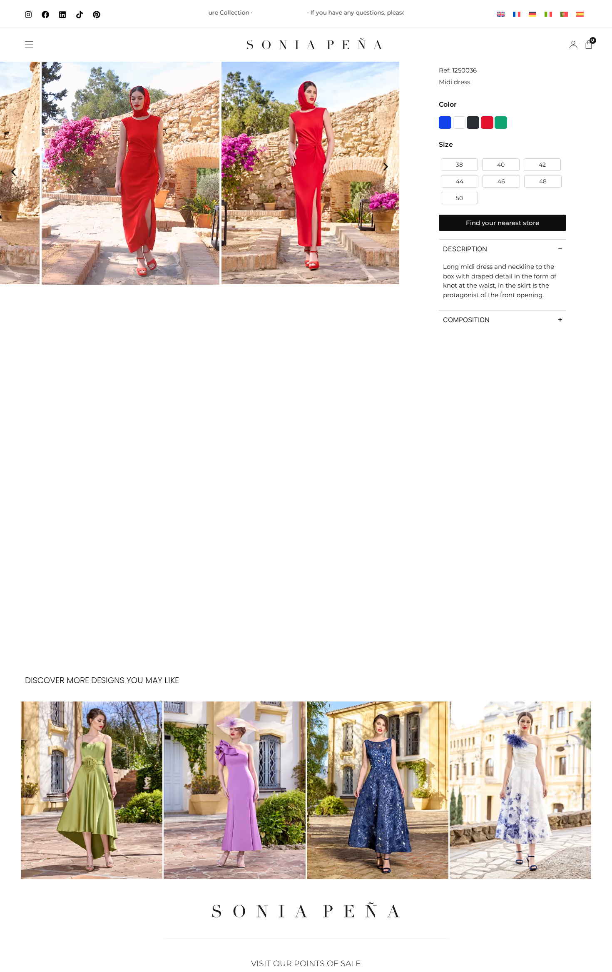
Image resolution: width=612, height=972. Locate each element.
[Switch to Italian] (548, 13)
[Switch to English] (501, 13)
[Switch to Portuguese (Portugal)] (564, 13)
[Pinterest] (96, 14)
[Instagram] (28, 14)
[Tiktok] (79, 14)
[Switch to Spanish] (580, 13)
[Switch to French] (517, 13)
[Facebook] (45, 14)
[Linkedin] (62, 14)
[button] (29, 44)
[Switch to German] (532, 13)
